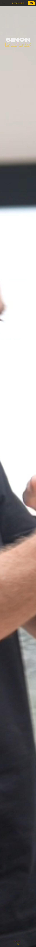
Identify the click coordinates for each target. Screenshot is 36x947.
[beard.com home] (18, 3)
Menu (3, 3)
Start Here (31, 3)
